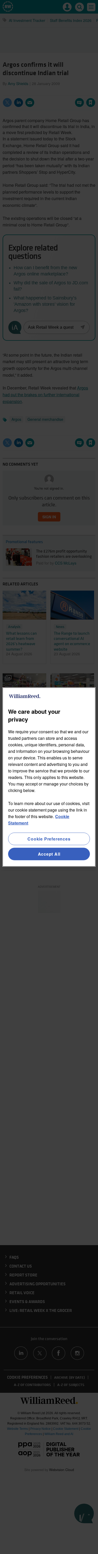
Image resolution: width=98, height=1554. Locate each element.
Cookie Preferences (48, 839)
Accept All (49, 854)
